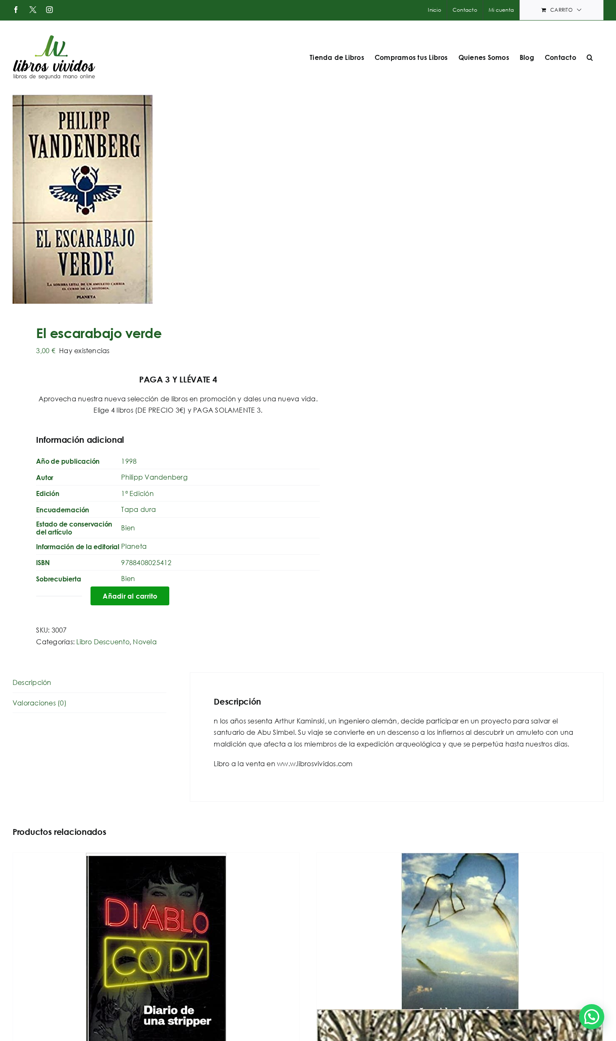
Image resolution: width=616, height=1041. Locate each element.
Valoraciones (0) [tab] (40, 702)
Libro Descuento (102, 641)
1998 (129, 461)
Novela (144, 641)
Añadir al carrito (130, 596)
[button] (590, 57)
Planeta (134, 546)
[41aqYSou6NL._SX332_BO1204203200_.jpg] (154, 199)
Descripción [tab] (32, 682)
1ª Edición (137, 493)
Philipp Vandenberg (154, 477)
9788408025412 (146, 562)
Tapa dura (138, 509)
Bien (128, 527)
